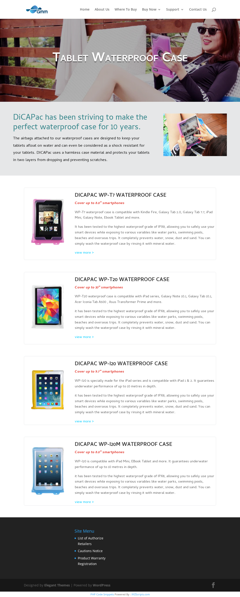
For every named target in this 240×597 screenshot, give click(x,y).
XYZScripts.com (140, 594)
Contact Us (198, 10)
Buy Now (149, 10)
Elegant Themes (57, 585)
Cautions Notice (90, 551)
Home (85, 10)
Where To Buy (126, 10)
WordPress (101, 585)
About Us (102, 10)
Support (172, 10)
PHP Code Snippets (102, 594)
